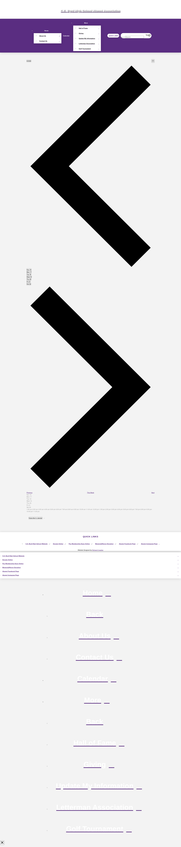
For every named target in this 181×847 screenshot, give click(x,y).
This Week (90, 493)
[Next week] (90, 488)
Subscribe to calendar (35, 518)
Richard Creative (97, 550)
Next (152, 493)
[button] (113, 36)
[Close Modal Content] (2, 843)
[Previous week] (90, 267)
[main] (90, 292)
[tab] (29, 269)
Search (123, 37)
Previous (29, 493)
